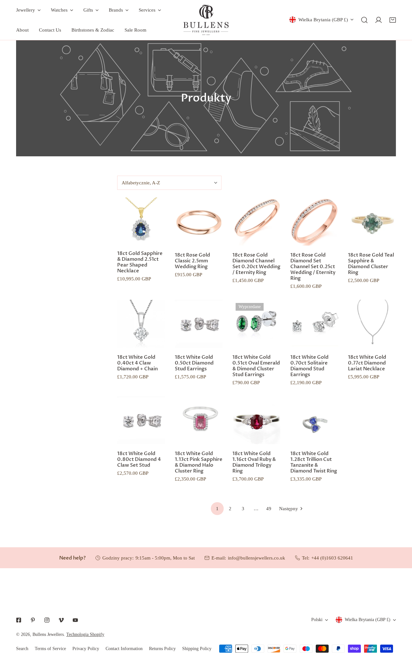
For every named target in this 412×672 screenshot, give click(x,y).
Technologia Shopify (85, 634)
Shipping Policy (196, 648)
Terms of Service (50, 648)
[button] (393, 20)
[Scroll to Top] (400, 637)
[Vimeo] (61, 620)
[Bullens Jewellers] (206, 20)
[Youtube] (75, 620)
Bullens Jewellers (48, 634)
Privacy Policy (85, 648)
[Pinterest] (33, 620)
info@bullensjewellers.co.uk (256, 557)
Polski (317, 619)
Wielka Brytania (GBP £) (323, 19)
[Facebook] (19, 620)
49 (268, 508)
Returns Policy (162, 648)
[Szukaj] (364, 20)
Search (22, 648)
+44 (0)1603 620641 (332, 557)
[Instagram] (47, 620)
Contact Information (124, 648)
